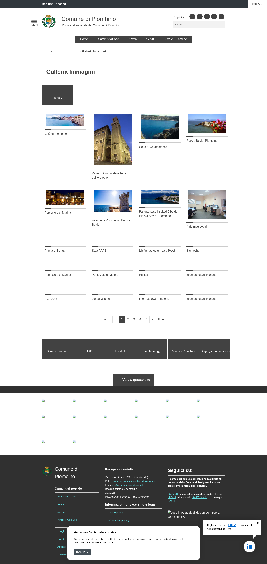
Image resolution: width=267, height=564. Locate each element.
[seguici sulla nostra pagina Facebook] (192, 16)
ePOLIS (172, 497)
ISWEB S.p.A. (199, 497)
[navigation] (34, 21)
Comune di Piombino (89, 19)
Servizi (150, 39)
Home (84, 39)
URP (89, 351)
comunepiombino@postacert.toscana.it (133, 481)
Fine (161, 319)
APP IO (232, 525)
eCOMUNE (173, 494)
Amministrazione (108, 39)
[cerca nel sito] (222, 24)
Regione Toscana (54, 3)
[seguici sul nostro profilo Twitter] (200, 16)
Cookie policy (115, 512)
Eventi (60, 539)
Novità (132, 39)
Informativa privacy (119, 520)
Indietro (57, 97)
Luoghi (61, 531)
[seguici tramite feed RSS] (221, 16)
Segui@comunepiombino (217, 351)
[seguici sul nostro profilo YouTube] (207, 16)
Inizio (106, 319)
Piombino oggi (152, 351)
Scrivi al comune (57, 351)
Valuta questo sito (135, 380)
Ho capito (82, 552)
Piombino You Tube (183, 351)
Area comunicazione (65, 51)
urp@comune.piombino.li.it (127, 485)
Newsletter (120, 351)
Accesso (257, 4)
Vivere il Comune (176, 39)
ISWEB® (172, 501)
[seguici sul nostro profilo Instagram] (214, 16)
